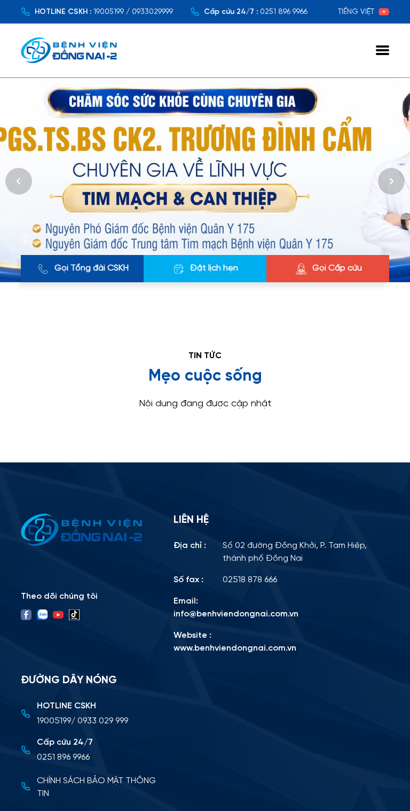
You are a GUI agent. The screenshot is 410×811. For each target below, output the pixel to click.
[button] (18, 181)
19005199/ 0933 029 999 (82, 720)
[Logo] (91, 530)
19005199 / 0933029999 (133, 12)
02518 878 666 (250, 579)
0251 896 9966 (284, 12)
